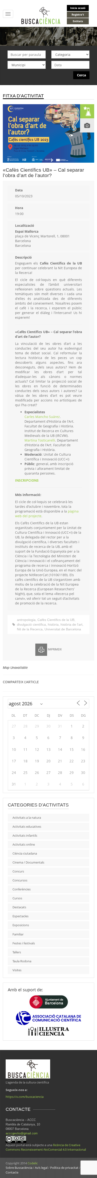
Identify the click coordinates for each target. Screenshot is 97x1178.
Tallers (16, 952)
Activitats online (23, 844)
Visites (16, 970)
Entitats (78, 21)
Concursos (19, 880)
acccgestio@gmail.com (22, 1133)
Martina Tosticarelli (39, 440)
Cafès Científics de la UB (55, 620)
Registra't (78, 14)
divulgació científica (31, 624)
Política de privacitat (64, 1168)
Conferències (21, 889)
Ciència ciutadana (24, 853)
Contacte (12, 1172)
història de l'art (71, 624)
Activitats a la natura (26, 817)
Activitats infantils (24, 835)
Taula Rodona (21, 961)
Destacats (19, 907)
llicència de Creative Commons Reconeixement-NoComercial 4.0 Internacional (46, 1147)
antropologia (26, 620)
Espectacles (20, 916)
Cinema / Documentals (28, 862)
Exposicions (20, 925)
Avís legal (41, 1168)
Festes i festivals (23, 943)
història (53, 624)
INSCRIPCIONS (27, 480)
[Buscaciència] (41, 15)
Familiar (18, 934)
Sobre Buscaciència (19, 1168)
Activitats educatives (26, 826)
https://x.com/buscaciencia (25, 1097)
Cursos (17, 898)
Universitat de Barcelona (62, 629)
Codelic (33, 1163)
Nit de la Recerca (30, 629)
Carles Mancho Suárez (42, 416)
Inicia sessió (77, 8)
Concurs (18, 871)
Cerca (81, 75)
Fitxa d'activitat (23, 95)
